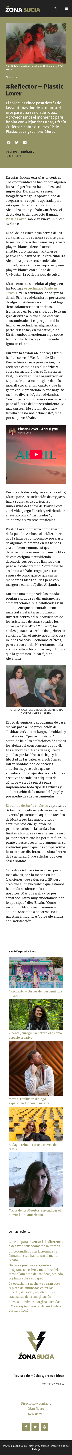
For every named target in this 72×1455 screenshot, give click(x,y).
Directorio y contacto (36, 1403)
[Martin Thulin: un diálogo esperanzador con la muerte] (36, 1094)
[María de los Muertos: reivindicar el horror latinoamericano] (36, 1206)
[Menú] (66, 8)
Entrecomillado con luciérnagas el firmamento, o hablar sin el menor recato (34, 1256)
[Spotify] (44, 1427)
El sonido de (27, 805)
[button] (9, 142)
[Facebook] (26, 1427)
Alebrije (36, 1449)
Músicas (11, 77)
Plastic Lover (16, 219)
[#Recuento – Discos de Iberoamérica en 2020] (36, 987)
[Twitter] (35, 1427)
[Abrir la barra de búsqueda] (55, 8)
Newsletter (36, 1414)
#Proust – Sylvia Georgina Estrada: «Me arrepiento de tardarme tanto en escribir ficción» (36, 1306)
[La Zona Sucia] (23, 8)
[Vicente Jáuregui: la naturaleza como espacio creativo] (36, 1029)
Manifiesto (36, 1409)
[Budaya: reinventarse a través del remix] (36, 1140)
